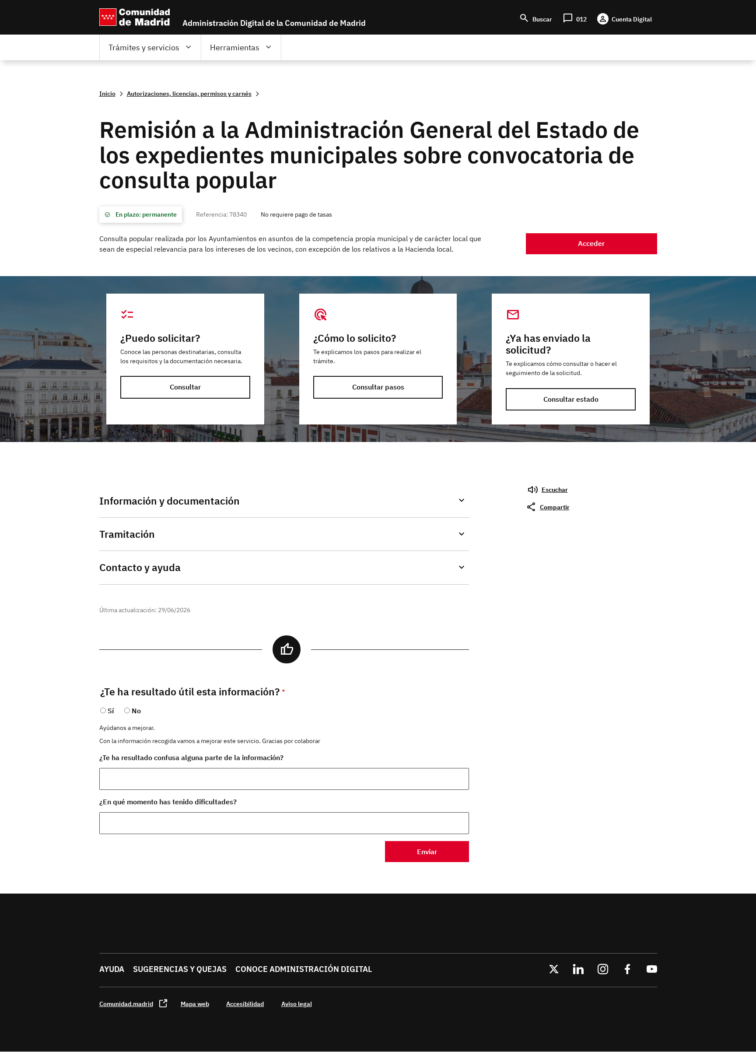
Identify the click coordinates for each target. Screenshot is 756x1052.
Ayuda (111, 969)
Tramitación (127, 534)
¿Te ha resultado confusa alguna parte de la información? (191, 757)
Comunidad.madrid (126, 1003)
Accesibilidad (245, 1003)
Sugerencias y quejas (180, 969)
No (136, 710)
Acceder (591, 243)
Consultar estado (570, 399)
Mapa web (195, 1003)
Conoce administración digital (303, 969)
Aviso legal (296, 1003)
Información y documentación (169, 501)
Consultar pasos (378, 386)
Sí (111, 710)
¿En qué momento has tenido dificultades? (168, 801)
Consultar (185, 386)
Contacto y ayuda (140, 567)
